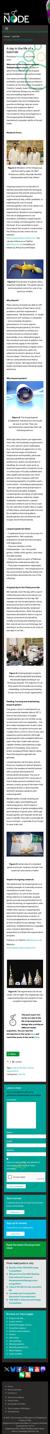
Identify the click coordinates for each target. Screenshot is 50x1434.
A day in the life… (17, 1318)
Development (13, 1411)
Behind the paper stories (20, 1324)
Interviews (14, 1337)
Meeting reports (16, 1344)
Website (10, 1150)
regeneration (13, 1071)
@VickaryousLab (14, 244)
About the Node (14, 1389)
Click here (15, 1212)
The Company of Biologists (19, 1408)
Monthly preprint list (18, 1347)
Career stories (15, 1321)
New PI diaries (15, 1350)
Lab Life (15, 36)
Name (10, 1132)
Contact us (12, 1393)
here (37, 1037)
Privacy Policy (13, 1400)
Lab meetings (15, 1340)
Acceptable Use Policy (17, 1404)
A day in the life (19, 1067)
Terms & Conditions (16, 1397)
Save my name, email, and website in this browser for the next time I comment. (23, 1165)
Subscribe (15, 1233)
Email (10, 1141)
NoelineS (20, 56)
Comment (12, 1099)
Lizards (30, 1067)
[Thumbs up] (8, 1061)
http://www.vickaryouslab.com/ (21, 237)
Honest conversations (19, 1331)
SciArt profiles (15, 1353)
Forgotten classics (17, 1328)
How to (12, 1334)
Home (6, 36)
